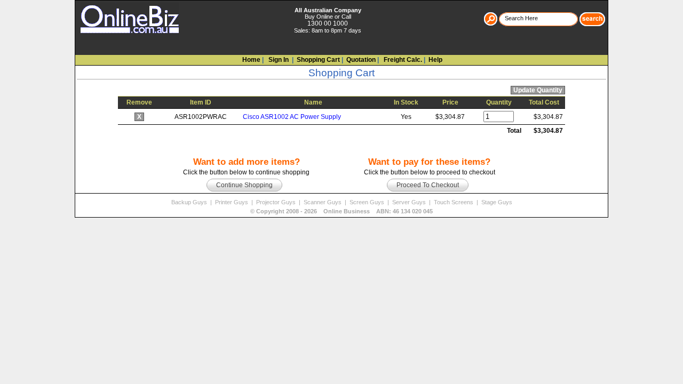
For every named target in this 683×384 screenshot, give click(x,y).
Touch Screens (454, 202)
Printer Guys (232, 202)
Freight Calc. (402, 59)
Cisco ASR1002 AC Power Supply (292, 117)
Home (251, 59)
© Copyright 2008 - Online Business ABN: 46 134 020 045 (341, 211)
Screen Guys (368, 202)
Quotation (361, 59)
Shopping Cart (318, 59)
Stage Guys (496, 202)
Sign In (278, 59)
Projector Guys (276, 202)
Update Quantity (537, 90)
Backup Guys (190, 202)
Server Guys (409, 202)
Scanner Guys (323, 202)
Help (435, 59)
